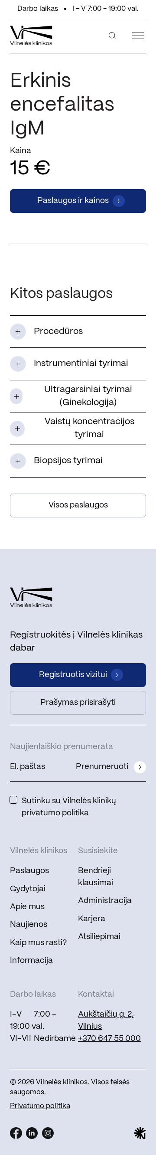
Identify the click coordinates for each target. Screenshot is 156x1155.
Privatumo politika (40, 1106)
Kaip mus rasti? (38, 943)
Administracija (105, 901)
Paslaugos (29, 871)
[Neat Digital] (140, 1133)
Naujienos (28, 925)
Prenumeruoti (102, 767)
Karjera (91, 919)
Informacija (31, 961)
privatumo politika (55, 813)
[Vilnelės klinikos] (31, 36)
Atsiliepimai (99, 937)
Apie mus (27, 907)
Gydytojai (28, 889)
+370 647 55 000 (109, 1039)
